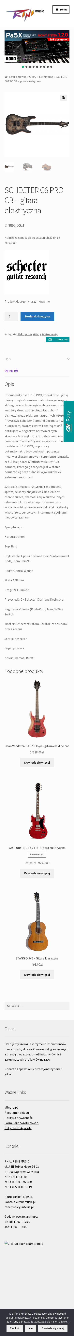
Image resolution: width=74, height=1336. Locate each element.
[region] (37, 49)
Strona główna (17, 77)
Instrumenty (50, 334)
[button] (23, 67)
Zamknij (14, 1328)
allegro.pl (11, 1107)
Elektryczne (46, 77)
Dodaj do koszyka (37, 316)
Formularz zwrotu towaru (22, 1123)
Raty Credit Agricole (18, 1128)
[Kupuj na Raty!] (57, 339)
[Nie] (69, 1322)
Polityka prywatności (19, 1118)
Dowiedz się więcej (37, 762)
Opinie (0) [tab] (11, 371)
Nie (31, 1328)
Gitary (32, 77)
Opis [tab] (8, 359)
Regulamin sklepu (17, 1113)
